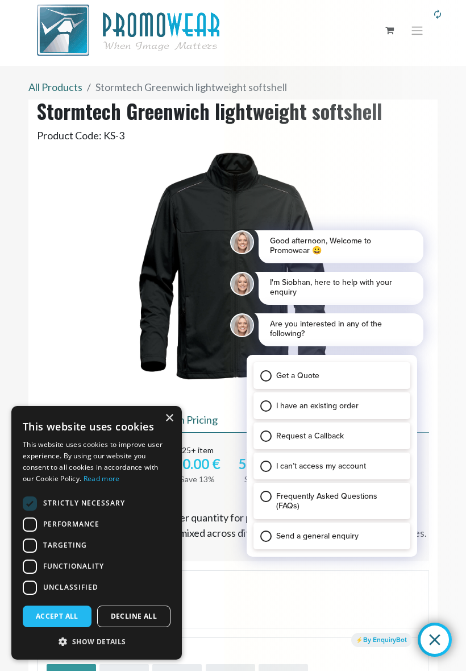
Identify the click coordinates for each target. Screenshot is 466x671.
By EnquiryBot (385, 640)
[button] (96, 641)
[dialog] (96, 533)
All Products (55, 87)
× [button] (169, 418)
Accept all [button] (57, 616)
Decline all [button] (134, 616)
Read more (102, 478)
